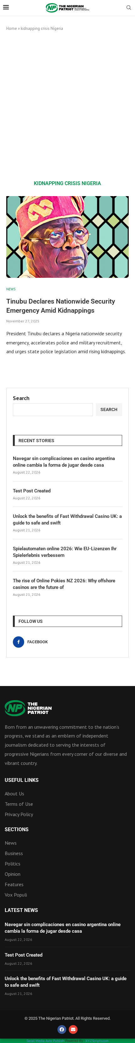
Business (14, 853)
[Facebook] (61, 1029)
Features (14, 884)
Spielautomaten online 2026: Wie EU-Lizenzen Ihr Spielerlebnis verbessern (64, 552)
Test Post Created (32, 491)
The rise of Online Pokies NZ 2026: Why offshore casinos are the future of (64, 584)
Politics (12, 863)
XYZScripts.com (97, 1041)
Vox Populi (16, 894)
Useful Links (22, 780)
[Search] (129, 8)
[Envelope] (73, 1029)
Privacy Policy (19, 814)
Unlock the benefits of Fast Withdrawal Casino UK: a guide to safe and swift (67, 519)
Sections (17, 829)
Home (11, 28)
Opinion (12, 873)
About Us (14, 793)
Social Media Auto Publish (45, 1041)
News (11, 842)
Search (21, 398)
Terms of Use (19, 803)
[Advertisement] (67, 105)
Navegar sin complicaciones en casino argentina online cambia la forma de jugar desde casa (64, 462)
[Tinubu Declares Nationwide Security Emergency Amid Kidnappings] (67, 237)
